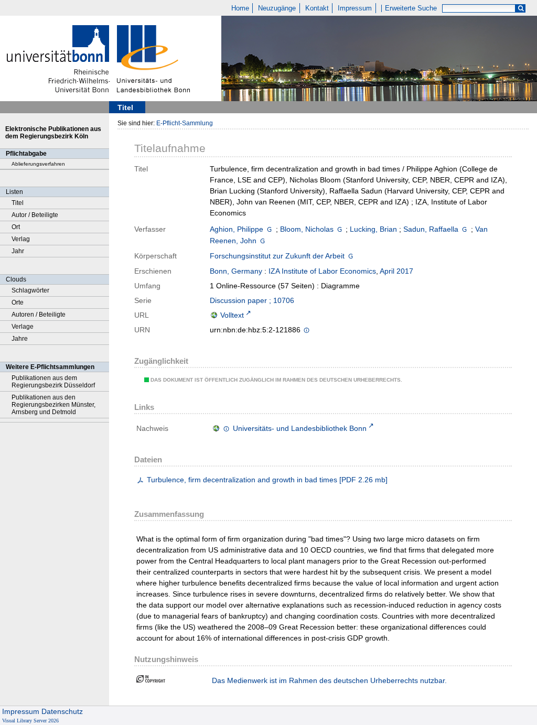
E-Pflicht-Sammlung (184, 123)
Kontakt (317, 8)
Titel (18, 203)
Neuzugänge (277, 8)
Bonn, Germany (236, 271)
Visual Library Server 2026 (30, 720)
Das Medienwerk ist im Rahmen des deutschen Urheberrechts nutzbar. (329, 680)
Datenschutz (62, 711)
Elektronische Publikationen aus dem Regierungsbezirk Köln (53, 132)
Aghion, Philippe (236, 229)
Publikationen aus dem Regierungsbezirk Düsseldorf (53, 381)
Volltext (232, 315)
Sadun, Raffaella (430, 229)
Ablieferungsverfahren (38, 164)
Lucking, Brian (373, 229)
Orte (18, 302)
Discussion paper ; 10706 (252, 300)
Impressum (355, 8)
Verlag (21, 239)
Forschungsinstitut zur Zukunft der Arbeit (277, 256)
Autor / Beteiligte (35, 215)
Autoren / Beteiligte (39, 314)
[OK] (521, 8)
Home (240, 8)
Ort (16, 227)
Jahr (18, 251)
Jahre (20, 338)
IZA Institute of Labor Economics (322, 271)
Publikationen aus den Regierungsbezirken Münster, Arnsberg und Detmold (53, 405)
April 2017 (396, 271)
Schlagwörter (30, 290)
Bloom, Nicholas (307, 229)
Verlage (23, 326)
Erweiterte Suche (411, 8)
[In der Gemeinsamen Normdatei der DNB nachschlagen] (269, 229)
